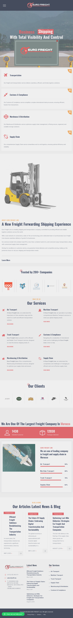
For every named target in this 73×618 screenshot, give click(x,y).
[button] (13, 614)
